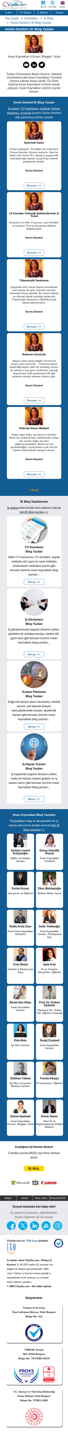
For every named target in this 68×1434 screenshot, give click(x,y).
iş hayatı (25, 112)
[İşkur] (58, 1246)
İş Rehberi (31, 18)
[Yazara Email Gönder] (26, 67)
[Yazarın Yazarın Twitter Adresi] (42, 67)
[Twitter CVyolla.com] (22, 1229)
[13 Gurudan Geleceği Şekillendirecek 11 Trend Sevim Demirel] (34, 201)
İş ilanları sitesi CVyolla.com (23, 1260)
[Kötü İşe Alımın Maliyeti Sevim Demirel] (34, 416)
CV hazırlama (29, 108)
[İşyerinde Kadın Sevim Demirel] (34, 130)
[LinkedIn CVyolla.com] (34, 1229)
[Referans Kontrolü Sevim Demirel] (34, 342)
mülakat (45, 108)
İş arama (13, 108)
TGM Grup (31, 1240)
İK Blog (48, 18)
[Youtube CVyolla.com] (46, 1229)
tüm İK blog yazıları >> (34, 512)
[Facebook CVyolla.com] (11, 1229)
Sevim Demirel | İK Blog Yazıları (30, 22)
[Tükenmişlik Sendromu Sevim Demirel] (34, 268)
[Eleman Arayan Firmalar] (34, 1182)
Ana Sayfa (11, 18)
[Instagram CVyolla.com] (57, 1229)
